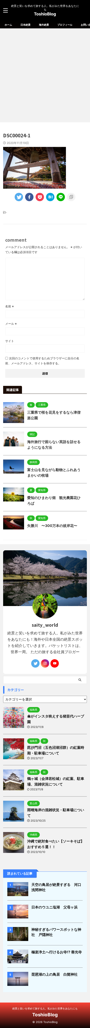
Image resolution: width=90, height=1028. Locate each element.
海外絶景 (44, 24)
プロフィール (64, 24)
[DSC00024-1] (50, 197)
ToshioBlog (45, 13)
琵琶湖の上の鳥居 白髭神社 (54, 974)
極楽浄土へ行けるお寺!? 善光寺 (56, 952)
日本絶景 (26, 24)
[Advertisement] (45, 75)
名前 (9, 306)
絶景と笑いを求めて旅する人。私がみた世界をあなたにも (45, 1008)
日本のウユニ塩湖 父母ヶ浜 (54, 907)
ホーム (8, 24)
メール (11, 323)
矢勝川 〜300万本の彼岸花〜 (52, 526)
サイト (9, 341)
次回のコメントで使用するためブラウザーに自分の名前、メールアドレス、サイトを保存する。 (42, 360)
